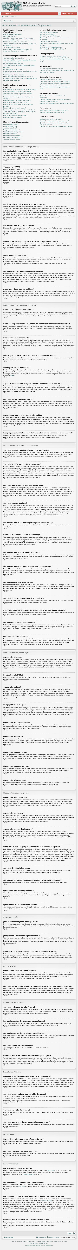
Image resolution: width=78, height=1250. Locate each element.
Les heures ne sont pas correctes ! (13, 63)
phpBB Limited (50, 1170)
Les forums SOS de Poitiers (42, 1241)
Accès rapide (3, 14)
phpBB (12, 375)
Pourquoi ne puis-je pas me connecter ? (15, 42)
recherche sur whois (46, 1200)
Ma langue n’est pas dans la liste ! (13, 69)
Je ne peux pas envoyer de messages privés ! (53, 56)
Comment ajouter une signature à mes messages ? (18, 93)
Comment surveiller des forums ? (49, 101)
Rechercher (6, 16)
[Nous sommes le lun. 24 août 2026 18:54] (73, 21)
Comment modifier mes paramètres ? (14, 58)
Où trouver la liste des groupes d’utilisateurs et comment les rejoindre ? (56, 38)
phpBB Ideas (21, 1186)
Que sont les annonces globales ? (13, 132)
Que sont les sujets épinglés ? (12, 135)
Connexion (14, 16)
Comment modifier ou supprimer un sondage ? (16, 100)
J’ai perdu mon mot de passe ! (12, 47)
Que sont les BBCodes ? (10, 124)
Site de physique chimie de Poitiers (58, 1241)
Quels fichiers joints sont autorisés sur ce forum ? (54, 110)
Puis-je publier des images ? (11, 130)
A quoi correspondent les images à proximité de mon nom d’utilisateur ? (20, 72)
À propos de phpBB (28, 1174)
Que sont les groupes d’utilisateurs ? (50, 36)
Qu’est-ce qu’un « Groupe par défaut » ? (51, 47)
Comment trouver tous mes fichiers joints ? (52, 112)
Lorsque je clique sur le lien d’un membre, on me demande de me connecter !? (20, 79)
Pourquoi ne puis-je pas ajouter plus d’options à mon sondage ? (18, 98)
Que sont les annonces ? (10, 133)
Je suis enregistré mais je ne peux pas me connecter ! (19, 40)
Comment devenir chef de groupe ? (50, 41)
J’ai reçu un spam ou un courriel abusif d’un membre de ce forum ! (57, 60)
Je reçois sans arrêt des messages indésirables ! (54, 58)
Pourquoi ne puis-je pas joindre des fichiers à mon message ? (18, 105)
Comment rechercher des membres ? (51, 85)
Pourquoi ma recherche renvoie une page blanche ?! (55, 83)
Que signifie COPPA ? (9, 36)
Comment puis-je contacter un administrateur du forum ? (56, 126)
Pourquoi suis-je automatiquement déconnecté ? (17, 49)
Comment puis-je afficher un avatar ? (14, 75)
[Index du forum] (12, 6)
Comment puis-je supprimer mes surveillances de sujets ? (57, 103)
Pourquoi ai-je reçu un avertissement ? (14, 108)
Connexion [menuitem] (76, 14)
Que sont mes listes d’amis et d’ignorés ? (52, 68)
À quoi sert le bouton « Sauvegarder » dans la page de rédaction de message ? (19, 112)
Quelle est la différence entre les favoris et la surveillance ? (53, 96)
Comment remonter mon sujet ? (12, 117)
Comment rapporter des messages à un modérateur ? (19, 110)
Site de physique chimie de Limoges (39, 1243)
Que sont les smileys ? (10, 128)
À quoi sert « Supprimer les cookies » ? (15, 51)
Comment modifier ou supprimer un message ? (17, 91)
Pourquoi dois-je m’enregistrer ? (12, 34)
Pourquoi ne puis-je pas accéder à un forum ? (16, 102)
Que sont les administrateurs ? (49, 32)
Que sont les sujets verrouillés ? (12, 137)
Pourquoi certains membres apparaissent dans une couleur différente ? (57, 44)
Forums (9, 13)
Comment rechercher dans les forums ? (51, 79)
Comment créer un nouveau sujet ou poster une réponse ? (20, 89)
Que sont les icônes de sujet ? (12, 139)
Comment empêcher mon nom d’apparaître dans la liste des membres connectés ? (19, 61)
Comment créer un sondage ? (12, 95)
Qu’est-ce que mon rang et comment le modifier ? (17, 76)
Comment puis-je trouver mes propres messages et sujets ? (55, 88)
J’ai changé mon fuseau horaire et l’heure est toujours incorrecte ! (19, 66)
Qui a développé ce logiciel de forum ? (51, 119)
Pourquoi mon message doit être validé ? (15, 115)
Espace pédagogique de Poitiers (18, 1241)
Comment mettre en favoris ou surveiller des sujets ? (55, 99)
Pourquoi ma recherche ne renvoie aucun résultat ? (55, 81)
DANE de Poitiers (31, 1241)
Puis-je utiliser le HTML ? (10, 126)
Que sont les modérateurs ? (48, 34)
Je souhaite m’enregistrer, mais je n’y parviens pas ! (18, 38)
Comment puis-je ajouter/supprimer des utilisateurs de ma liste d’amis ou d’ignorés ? (57, 71)
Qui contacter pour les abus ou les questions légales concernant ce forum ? (55, 124)
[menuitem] (59, 13)
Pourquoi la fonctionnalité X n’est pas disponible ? (54, 121)
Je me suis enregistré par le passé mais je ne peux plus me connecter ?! (19, 44)
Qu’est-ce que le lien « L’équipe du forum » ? (53, 49)
